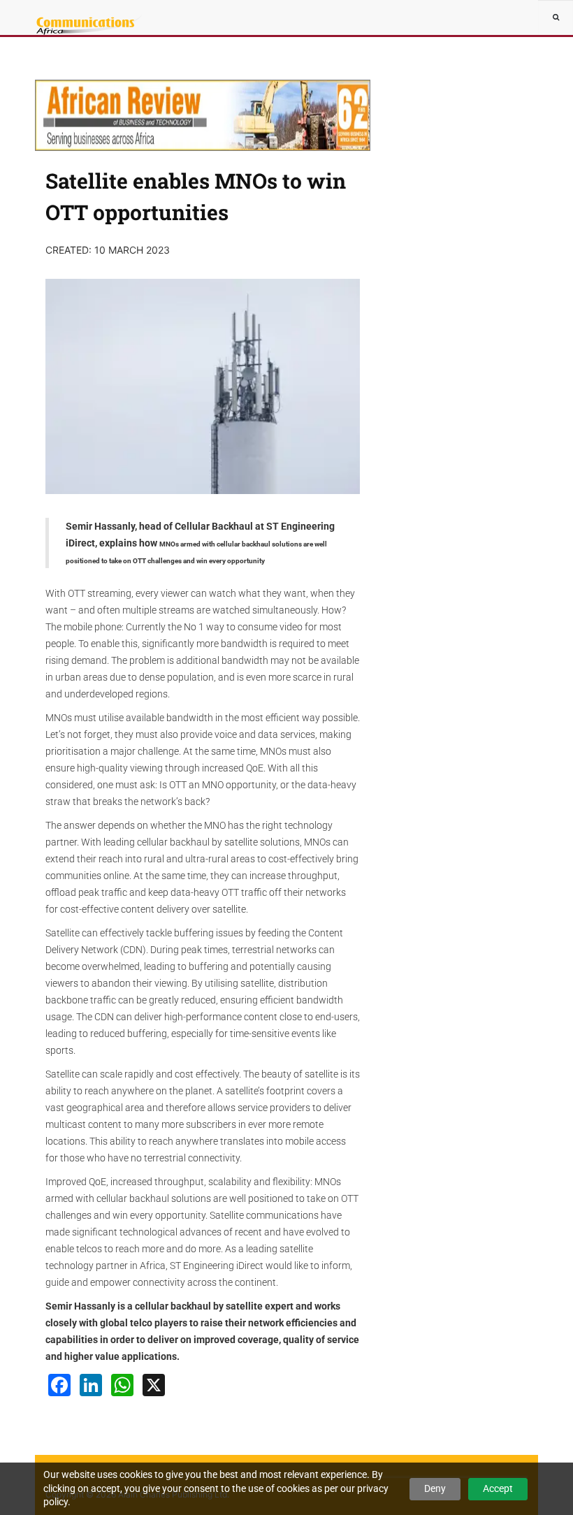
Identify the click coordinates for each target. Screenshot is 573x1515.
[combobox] (555, 17)
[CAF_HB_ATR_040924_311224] (203, 115)
